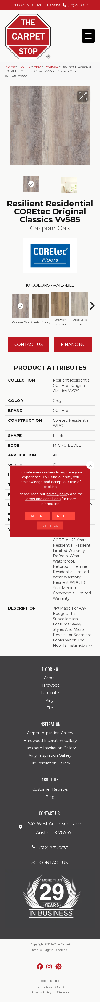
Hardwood (50, 685)
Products (51, 67)
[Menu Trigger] (88, 36)
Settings (50, 525)
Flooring (24, 67)
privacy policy (57, 494)
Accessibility (50, 980)
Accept (37, 516)
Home (10, 67)
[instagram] (49, 966)
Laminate (50, 692)
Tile (50, 707)
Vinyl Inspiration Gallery (50, 755)
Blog (50, 796)
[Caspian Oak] (20, 306)
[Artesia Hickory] (40, 306)
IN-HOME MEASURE (27, 5)
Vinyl (37, 67)
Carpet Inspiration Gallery (50, 732)
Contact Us (28, 344)
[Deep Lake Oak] (80, 303)
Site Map (63, 992)
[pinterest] (58, 966)
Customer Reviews (50, 789)
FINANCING (53, 5)
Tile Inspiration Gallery (50, 763)
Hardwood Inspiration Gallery (50, 740)
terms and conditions (43, 498)
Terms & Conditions (50, 986)
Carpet (50, 677)
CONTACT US (53, 862)
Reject (63, 516)
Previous (8, 182)
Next (92, 182)
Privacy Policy (41, 992)
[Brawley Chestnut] (60, 303)
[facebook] (40, 966)
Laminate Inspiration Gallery (50, 748)
